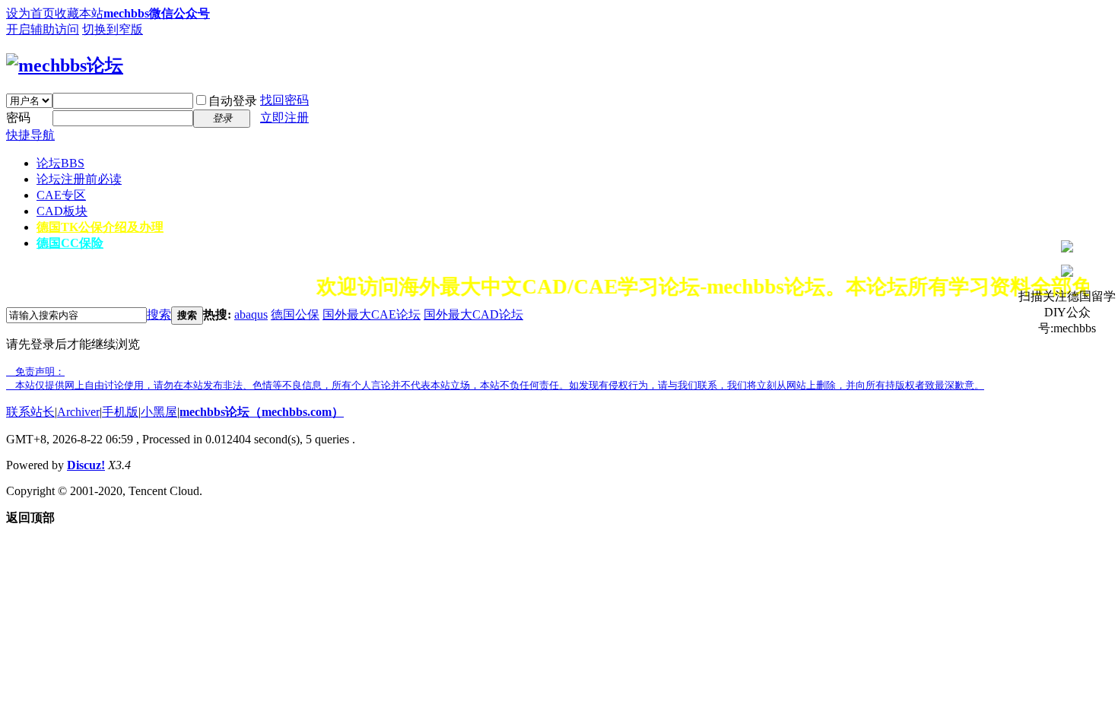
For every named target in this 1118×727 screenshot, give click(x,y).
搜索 (159, 314)
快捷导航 (30, 135)
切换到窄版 (112, 29)
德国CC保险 (70, 243)
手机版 (120, 411)
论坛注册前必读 (79, 179)
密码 (18, 117)
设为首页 (30, 13)
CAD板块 (62, 211)
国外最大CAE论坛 (371, 314)
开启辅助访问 (42, 29)
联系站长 (30, 411)
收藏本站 (79, 13)
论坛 (60, 163)
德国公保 (295, 314)
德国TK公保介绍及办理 (100, 227)
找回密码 (284, 100)
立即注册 (284, 117)
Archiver (78, 411)
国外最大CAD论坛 (473, 314)
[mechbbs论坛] (64, 65)
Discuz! (86, 465)
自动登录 (232, 100)
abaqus (251, 314)
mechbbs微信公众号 (156, 13)
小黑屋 (159, 411)
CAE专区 (61, 195)
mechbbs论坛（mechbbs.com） (261, 411)
